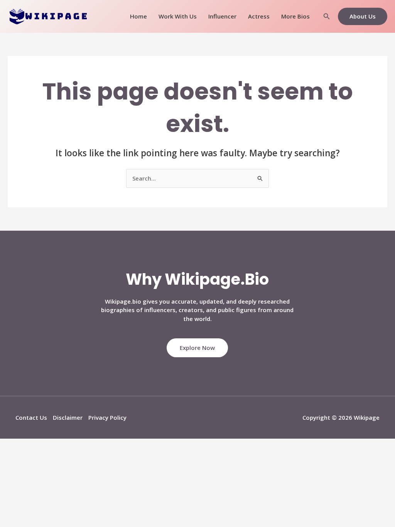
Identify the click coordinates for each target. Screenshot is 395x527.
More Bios (295, 16)
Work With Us (178, 16)
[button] (326, 17)
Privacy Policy (107, 417)
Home (138, 16)
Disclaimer (68, 417)
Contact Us (31, 417)
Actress (259, 16)
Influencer (222, 16)
